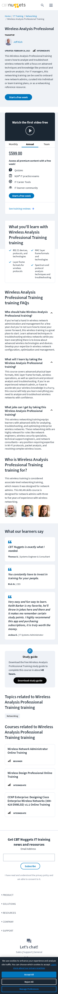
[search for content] (42, 5)
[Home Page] (7, 5)
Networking (31, 16)
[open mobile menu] (51, 5)
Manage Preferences (29, 989)
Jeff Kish (18, 41)
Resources (9, 912)
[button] (27, 313)
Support (8, 930)
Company (8, 921)
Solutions (9, 903)
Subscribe (30, 866)
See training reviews (20, 208)
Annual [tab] (30, 144)
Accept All (29, 974)
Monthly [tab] (13, 144)
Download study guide (30, 680)
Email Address (28, 848)
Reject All (29, 981)
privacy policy (42, 875)
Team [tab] (47, 144)
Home (8, 16)
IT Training (18, 16)
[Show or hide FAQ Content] (51, 313)
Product (8, 894)
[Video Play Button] (29, 131)
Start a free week (18, 97)
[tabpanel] (30, 176)
